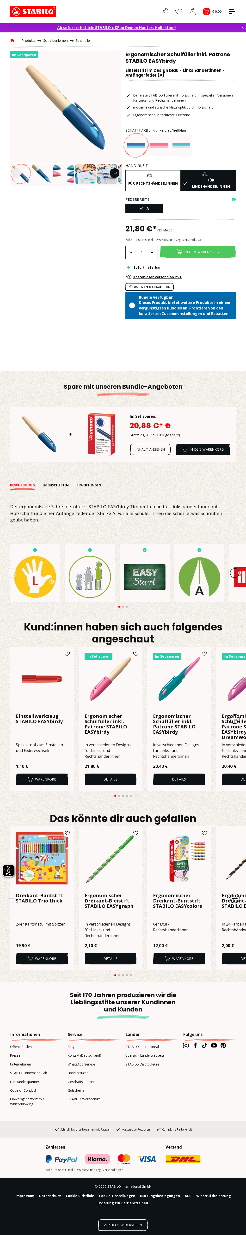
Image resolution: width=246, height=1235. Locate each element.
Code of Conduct (23, 1090)
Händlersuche (78, 1073)
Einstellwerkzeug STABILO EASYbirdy (39, 719)
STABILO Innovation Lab (28, 1073)
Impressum (24, 1195)
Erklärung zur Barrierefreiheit (123, 1203)
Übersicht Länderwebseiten (145, 1055)
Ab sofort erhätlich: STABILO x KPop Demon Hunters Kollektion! (116, 27)
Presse (15, 1055)
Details (111, 779)
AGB (188, 1195)
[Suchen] (165, 11)
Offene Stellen (21, 1046)
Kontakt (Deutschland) (84, 1055)
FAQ (71, 1046)
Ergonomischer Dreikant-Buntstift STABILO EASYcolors (177, 901)
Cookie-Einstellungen (117, 1195)
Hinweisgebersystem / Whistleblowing (27, 1101)
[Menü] (232, 11)
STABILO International (142, 1046)
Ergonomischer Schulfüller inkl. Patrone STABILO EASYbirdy (106, 724)
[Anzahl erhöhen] (152, 252)
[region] (65, 118)
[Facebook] (195, 1045)
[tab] (26, 485)
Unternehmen (20, 1064)
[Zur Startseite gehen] (34, 11)
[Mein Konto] (193, 11)
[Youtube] (214, 1045)
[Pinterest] (223, 1045)
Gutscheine (76, 1090)
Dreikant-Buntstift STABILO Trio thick (39, 898)
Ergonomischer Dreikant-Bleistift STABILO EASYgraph (109, 901)
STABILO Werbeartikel (84, 1099)
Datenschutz (50, 1195)
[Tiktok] (204, 1045)
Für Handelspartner (24, 1081)
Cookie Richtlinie (80, 1195)
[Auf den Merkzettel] (67, 654)
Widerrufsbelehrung (213, 1195)
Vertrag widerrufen (123, 1225)
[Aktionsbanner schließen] (242, 27)
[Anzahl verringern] (131, 252)
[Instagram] (186, 1045)
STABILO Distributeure (142, 1064)
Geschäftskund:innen (83, 1081)
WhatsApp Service (81, 1064)
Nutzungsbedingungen (160, 1195)
